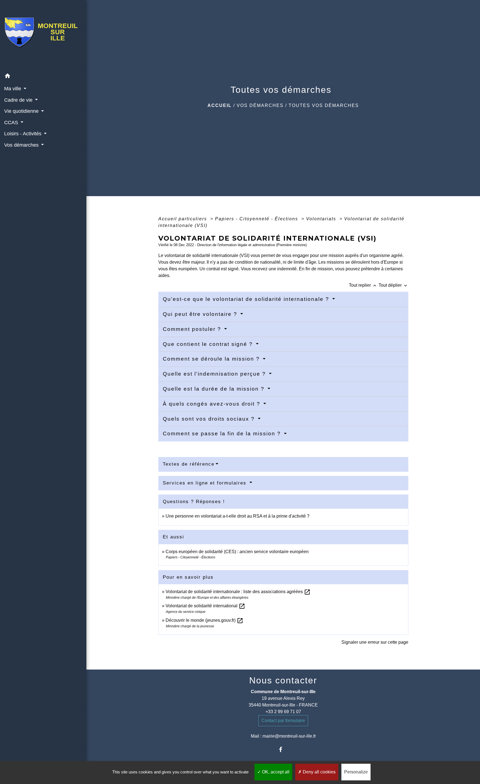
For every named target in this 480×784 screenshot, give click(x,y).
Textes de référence (188, 464)
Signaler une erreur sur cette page (374, 642)
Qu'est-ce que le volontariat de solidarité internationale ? (247, 299)
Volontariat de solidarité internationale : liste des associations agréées (238, 591)
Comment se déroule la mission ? (212, 359)
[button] (43, 77)
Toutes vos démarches (324, 105)
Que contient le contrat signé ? (209, 344)
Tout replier (363, 285)
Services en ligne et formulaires (205, 483)
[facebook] (283, 749)
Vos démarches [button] (22, 145)
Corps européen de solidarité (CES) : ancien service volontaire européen (237, 551)
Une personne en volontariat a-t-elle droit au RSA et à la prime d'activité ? (237, 516)
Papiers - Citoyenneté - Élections (257, 218)
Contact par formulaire (283, 720)
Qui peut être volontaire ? (201, 314)
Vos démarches (260, 105)
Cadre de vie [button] (19, 100)
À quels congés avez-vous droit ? (212, 404)
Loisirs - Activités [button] (23, 133)
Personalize (356, 772)
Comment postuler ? (193, 329)
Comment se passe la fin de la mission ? (223, 433)
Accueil (220, 105)
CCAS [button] (11, 122)
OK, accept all (275, 772)
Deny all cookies (319, 772)
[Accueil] (43, 35)
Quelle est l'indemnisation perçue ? (215, 374)
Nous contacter (283, 680)
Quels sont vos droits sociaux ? (210, 419)
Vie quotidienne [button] (22, 111)
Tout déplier (393, 285)
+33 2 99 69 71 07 (283, 711)
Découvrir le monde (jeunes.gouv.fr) (204, 620)
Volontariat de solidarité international (205, 605)
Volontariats (322, 218)
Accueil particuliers (183, 218)
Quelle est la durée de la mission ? (214, 389)
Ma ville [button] (13, 88)
